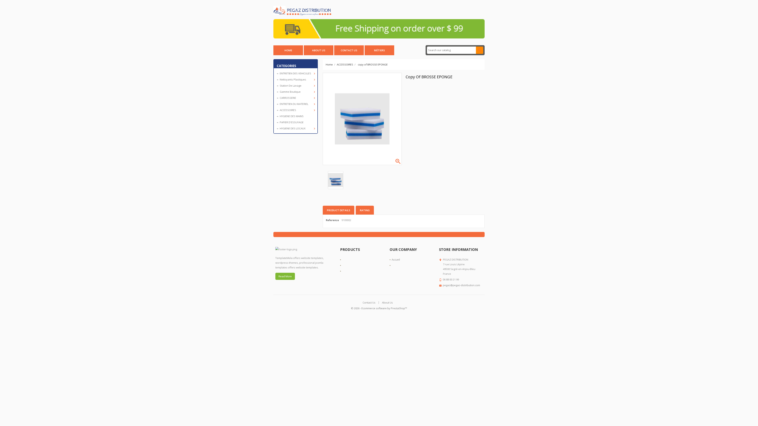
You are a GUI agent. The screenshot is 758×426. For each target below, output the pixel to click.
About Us (318, 50)
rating (365, 210)
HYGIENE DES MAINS (292, 116)
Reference (332, 220)
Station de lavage (297, 86)
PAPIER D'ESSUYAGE (292, 122)
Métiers (379, 50)
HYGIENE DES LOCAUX (297, 128)
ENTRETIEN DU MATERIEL (297, 104)
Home (288, 50)
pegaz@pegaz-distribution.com (461, 285)
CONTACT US (349, 50)
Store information (458, 249)
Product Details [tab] (338, 210)
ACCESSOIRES (297, 110)
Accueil (396, 259)
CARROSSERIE (297, 98)
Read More (285, 276)
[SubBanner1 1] (379, 28)
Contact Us (369, 302)
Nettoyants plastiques (297, 79)
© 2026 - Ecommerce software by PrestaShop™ (379, 308)
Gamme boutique (297, 92)
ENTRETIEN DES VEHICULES (297, 73)
